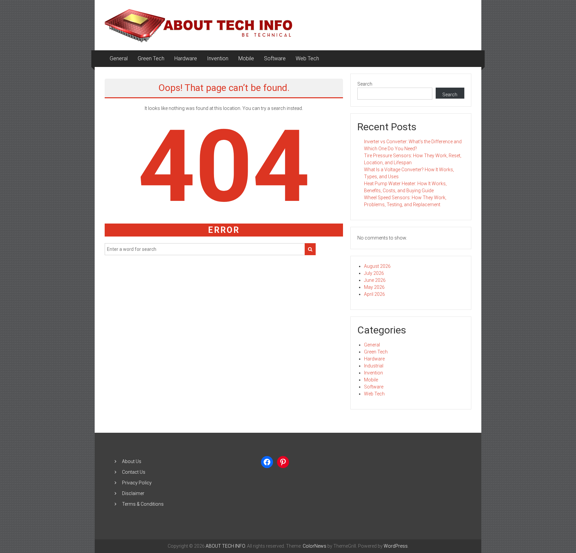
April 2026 (374, 294)
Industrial (373, 365)
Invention (217, 58)
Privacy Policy (137, 482)
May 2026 (374, 287)
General (119, 58)
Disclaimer (133, 493)
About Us (131, 461)
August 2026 (377, 266)
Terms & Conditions (143, 504)
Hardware (185, 58)
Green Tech (151, 58)
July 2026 (374, 273)
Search (364, 84)
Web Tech (307, 58)
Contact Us (133, 472)
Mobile (246, 58)
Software (275, 58)
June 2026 (375, 280)
